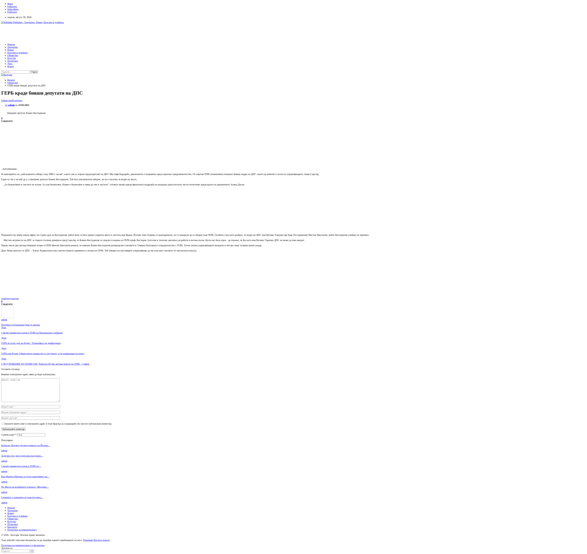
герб (3, 298)
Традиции (12, 47)
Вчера (10, 66)
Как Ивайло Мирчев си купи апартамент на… (25, 476)
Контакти (12, 527)
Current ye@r (8, 434)
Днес (10, 63)
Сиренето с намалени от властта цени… (22, 497)
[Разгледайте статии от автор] (7, 317)
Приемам (88, 540)
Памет (10, 50)
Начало (11, 44)
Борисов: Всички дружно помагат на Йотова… (25, 445)
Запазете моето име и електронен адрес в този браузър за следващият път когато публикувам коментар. (58, 423)
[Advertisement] (57, 33)
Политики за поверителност (22, 529)
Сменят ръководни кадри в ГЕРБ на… (21, 466)
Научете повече (101, 540)
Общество (12, 55)
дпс (17, 298)
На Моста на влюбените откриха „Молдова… (25, 487)
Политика (12, 61)
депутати (10, 298)
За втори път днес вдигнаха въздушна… (22, 456)
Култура (11, 58)
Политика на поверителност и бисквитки (23, 545)
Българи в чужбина (17, 52)
